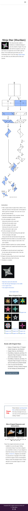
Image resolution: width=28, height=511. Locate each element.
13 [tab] (25, 439)
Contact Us (11, 453)
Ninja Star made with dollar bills (9, 281)
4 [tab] (10, 439)
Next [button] (25, 433)
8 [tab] (17, 439)
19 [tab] (19, 440)
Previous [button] (6, 433)
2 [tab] (7, 439)
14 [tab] (11, 440)
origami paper (21, 54)
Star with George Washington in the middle (12, 283)
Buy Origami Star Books (12, 373)
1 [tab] (5, 439)
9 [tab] (18, 439)
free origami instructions (8, 287)
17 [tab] (16, 440)
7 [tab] (15, 439)
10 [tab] (20, 439)
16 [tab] (14, 440)
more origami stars (6, 285)
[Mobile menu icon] (25, 2)
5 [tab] (12, 439)
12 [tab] (23, 439)
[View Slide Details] (11, 432)
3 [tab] (8, 439)
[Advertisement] (14, 478)
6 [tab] (13, 439)
